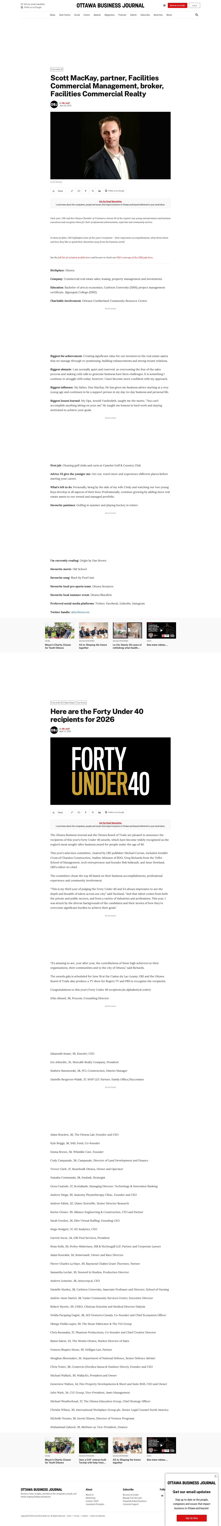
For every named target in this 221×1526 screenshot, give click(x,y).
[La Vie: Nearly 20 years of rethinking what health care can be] (127, 630)
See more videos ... (157, 644)
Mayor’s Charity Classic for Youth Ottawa (58, 646)
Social (47, 641)
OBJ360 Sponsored (86, 641)
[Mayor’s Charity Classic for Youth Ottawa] (59, 630)
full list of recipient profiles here (74, 257)
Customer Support (130, 1504)
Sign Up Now (192, 1518)
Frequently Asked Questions (135, 1501)
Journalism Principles (95, 1504)
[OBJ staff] (54, 104)
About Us (90, 1495)
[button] (196, 15)
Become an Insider (131, 1495)
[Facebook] (86, 191)
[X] (92, 191)
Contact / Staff (92, 1501)
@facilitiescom (80, 612)
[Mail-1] (162, 1495)
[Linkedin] (99, 191)
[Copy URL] (72, 191)
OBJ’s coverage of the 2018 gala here (134, 257)
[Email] (79, 191)
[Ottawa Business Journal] (110, 5)
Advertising (90, 1498)
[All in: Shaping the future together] (93, 630)
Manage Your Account (132, 1498)
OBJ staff (66, 103)
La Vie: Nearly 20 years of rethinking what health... (127, 646)
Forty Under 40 (56, 69)
